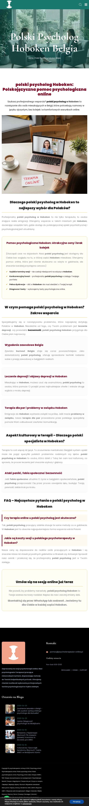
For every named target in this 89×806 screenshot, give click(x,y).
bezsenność (34, 330)
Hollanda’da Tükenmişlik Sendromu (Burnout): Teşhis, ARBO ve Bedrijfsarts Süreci (29, 750)
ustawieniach (27, 804)
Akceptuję (76, 802)
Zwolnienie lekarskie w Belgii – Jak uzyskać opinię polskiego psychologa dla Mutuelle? (29, 710)
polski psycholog (56, 101)
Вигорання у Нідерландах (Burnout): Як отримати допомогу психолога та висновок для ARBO (27, 736)
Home (30, 58)
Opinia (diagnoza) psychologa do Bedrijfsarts (28, 722)
